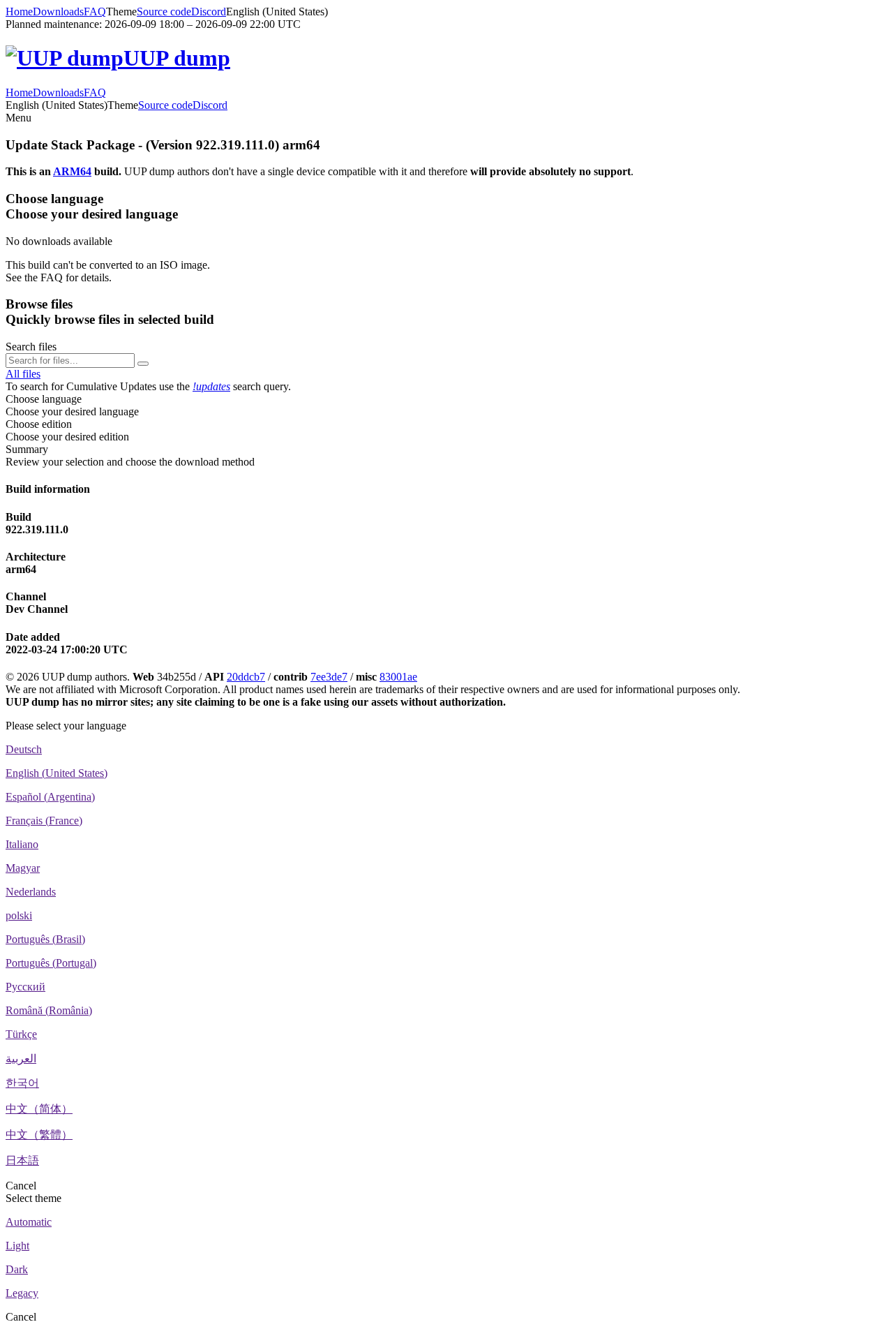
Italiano (22, 844)
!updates (211, 386)
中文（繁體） (39, 1135)
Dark (17, 1269)
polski (19, 915)
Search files (31, 346)
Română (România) (49, 1010)
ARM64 (72, 171)
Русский (25, 987)
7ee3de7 (328, 677)
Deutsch (24, 749)
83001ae (398, 677)
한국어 (22, 1083)
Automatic (29, 1222)
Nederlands (31, 892)
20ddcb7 (246, 677)
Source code (164, 11)
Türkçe (21, 1034)
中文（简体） (39, 1109)
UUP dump (176, 57)
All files (23, 374)
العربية (21, 1058)
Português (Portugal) (51, 963)
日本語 (22, 1160)
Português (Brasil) (45, 939)
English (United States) (56, 773)
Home (19, 11)
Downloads (58, 11)
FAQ (95, 11)
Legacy (22, 1293)
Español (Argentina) (50, 797)
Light (17, 1246)
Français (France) (44, 820)
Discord (208, 11)
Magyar (23, 868)
